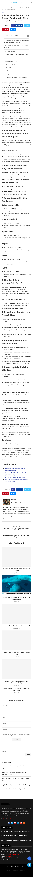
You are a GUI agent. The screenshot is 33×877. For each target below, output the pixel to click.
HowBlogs (26, 866)
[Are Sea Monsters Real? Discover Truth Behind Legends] (16, 557)
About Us (7, 870)
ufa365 (4, 818)
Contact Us (15, 870)
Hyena (9, 74)
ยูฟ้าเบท (9, 818)
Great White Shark (11, 61)
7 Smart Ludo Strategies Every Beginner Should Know (16, 789)
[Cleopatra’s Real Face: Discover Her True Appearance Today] (16, 669)
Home (3, 8)
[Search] (31, 2)
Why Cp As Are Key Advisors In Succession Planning (16, 785)
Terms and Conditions (15, 872)
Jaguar (9, 67)
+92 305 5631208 (9, 856)
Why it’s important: (11, 51)
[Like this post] (13, 25)
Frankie (9, 21)
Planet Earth (11, 8)
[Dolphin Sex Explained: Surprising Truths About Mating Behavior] (16, 585)
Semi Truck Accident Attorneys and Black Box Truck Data (15, 831)
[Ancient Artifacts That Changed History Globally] (16, 614)
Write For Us (27, 872)
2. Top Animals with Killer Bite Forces (17, 54)
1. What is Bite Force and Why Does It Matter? (16, 47)
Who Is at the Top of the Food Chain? (15, 477)
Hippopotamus (11, 64)
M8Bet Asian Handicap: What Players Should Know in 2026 (16, 840)
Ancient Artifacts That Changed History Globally (16, 626)
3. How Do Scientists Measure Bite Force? (15, 78)
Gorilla (8, 71)
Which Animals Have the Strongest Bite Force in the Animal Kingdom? (16, 41)
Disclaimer (22, 870)
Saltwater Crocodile (12, 58)
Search (4, 751)
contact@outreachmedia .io (12, 854)
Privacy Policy (4, 872)
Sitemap (16, 874)
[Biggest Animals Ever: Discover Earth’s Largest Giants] (16, 640)
